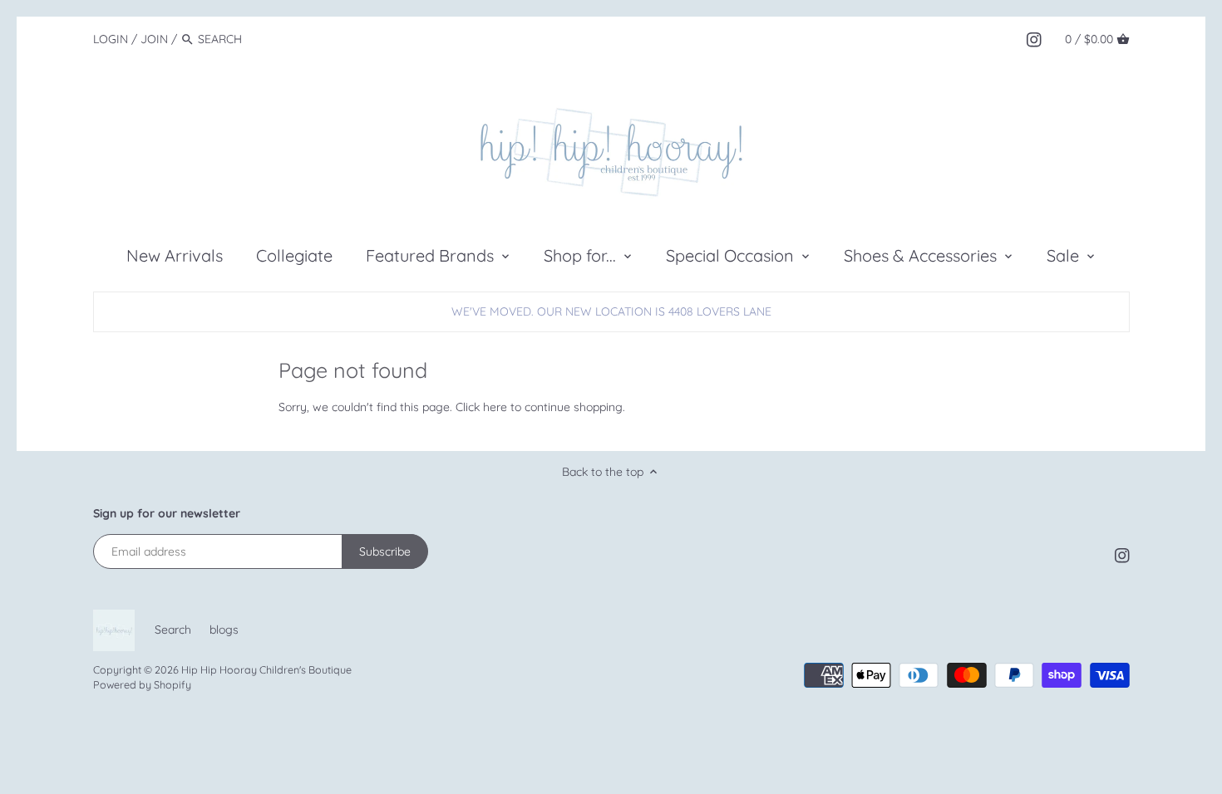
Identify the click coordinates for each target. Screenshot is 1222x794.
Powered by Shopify (142, 684)
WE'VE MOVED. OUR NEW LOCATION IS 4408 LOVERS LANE (611, 311)
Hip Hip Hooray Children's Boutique (266, 669)
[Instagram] (1034, 38)
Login (110, 39)
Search (173, 629)
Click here (481, 406)
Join (154, 39)
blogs (224, 629)
